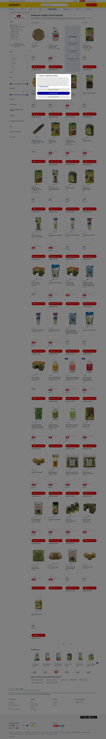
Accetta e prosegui (53, 93)
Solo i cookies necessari (53, 96)
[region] (53, 86)
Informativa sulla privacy (44, 86)
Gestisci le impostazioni (53, 89)
